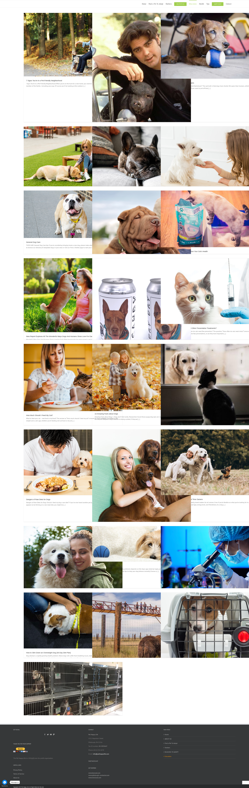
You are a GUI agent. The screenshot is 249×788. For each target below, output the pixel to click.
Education (168, 756)
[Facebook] (45, 734)
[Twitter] (48, 734)
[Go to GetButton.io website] (5, 786)
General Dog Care (33, 242)
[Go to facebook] (4, 782)
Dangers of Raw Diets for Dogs (38, 499)
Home (167, 734)
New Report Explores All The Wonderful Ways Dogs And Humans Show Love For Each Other (62, 336)
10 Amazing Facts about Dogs (106, 414)
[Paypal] (54, 734)
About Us (16, 778)
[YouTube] (51, 734)
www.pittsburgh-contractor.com (98, 775)
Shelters (167, 748)
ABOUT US (168, 739)
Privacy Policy (17, 770)
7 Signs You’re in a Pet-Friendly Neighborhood (44, 81)
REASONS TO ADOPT (171, 752)
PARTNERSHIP (93, 761)
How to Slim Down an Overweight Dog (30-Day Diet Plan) (48, 653)
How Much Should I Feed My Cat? (39, 415)
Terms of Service (18, 774)
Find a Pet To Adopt (171, 743)
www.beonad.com (94, 773)
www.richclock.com (94, 778)
